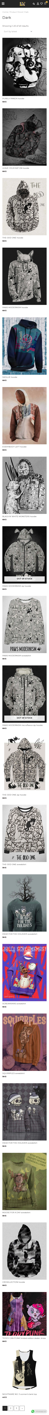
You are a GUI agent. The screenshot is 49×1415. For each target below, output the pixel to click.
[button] (34, 4)
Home (5, 12)
